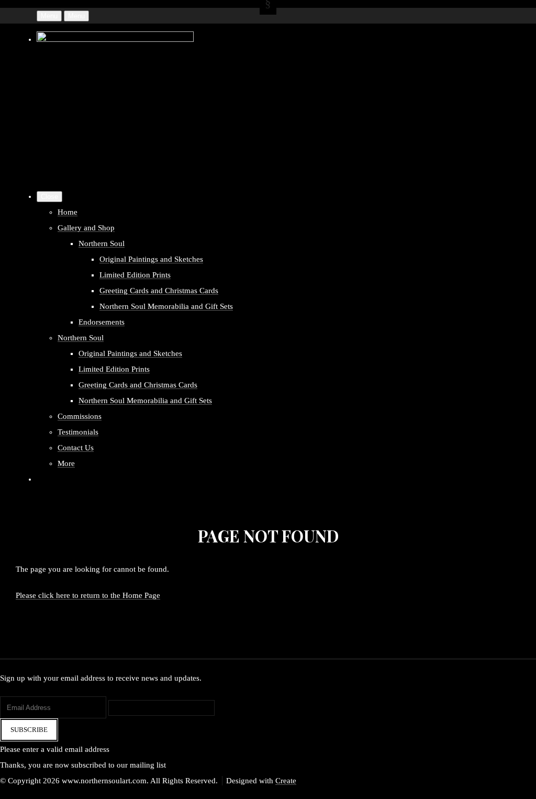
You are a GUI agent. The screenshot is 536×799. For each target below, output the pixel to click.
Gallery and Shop (86, 228)
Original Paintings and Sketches (151, 259)
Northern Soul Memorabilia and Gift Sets (166, 306)
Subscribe (29, 730)
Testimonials (78, 432)
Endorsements (102, 322)
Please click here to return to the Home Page (88, 595)
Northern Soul (102, 243)
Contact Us (76, 447)
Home (67, 212)
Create (285, 780)
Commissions (80, 416)
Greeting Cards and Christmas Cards (158, 290)
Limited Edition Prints (135, 275)
